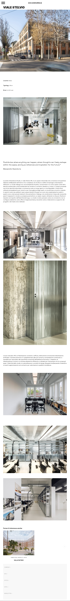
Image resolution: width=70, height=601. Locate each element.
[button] (5, 546)
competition (14, 557)
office (25, 557)
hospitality (20, 557)
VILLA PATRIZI (19, 560)
